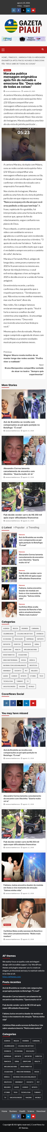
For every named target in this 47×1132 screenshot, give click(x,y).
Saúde (5, 676)
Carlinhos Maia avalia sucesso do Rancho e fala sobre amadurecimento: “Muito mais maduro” (23, 933)
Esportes (6, 644)
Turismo (19, 681)
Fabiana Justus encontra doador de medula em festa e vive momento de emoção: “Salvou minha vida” (30, 593)
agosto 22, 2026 (28, 431)
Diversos (39, 633)
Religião (34, 670)
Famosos (7, 70)
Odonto (17, 670)
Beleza (15, 628)
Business (25, 628)
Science (14, 676)
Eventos (17, 644)
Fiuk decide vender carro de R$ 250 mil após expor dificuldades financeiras (30, 576)
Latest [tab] (7, 527)
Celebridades (8, 633)
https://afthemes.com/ (12, 977)
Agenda (6, 628)
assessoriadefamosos (13, 91)
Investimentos (9, 655)
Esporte (40, 639)
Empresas (30, 639)
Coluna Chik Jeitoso (25, 633)
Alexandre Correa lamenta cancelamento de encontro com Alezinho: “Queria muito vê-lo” (19, 471)
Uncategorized (9, 686)
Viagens (22, 686)
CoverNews (36, 1124)
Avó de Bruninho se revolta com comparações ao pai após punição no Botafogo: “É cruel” (22, 425)
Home (4, 1111)
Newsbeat (7, 670)
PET (26, 670)
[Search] (42, 49)
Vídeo (19, 6)
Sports (23, 676)
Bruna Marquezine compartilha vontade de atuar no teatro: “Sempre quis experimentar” (24, 370)
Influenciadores (30, 649)
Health (17, 649)
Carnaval (35, 628)
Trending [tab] (33, 527)
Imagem (27, 6)
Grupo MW (7, 649)
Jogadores (22, 655)
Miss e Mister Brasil (10, 660)
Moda (23, 660)
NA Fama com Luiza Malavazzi (14, 665)
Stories (33, 676)
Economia (7, 639)
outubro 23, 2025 (29, 91)
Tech (41, 676)
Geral (37, 644)
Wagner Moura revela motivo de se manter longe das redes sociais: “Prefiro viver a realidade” (23, 357)
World (31, 686)
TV (28, 681)
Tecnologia (8, 681)
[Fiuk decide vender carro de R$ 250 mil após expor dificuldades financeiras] (23, 496)
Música (32, 660)
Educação (19, 639)
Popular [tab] (20, 527)
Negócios (33, 665)
